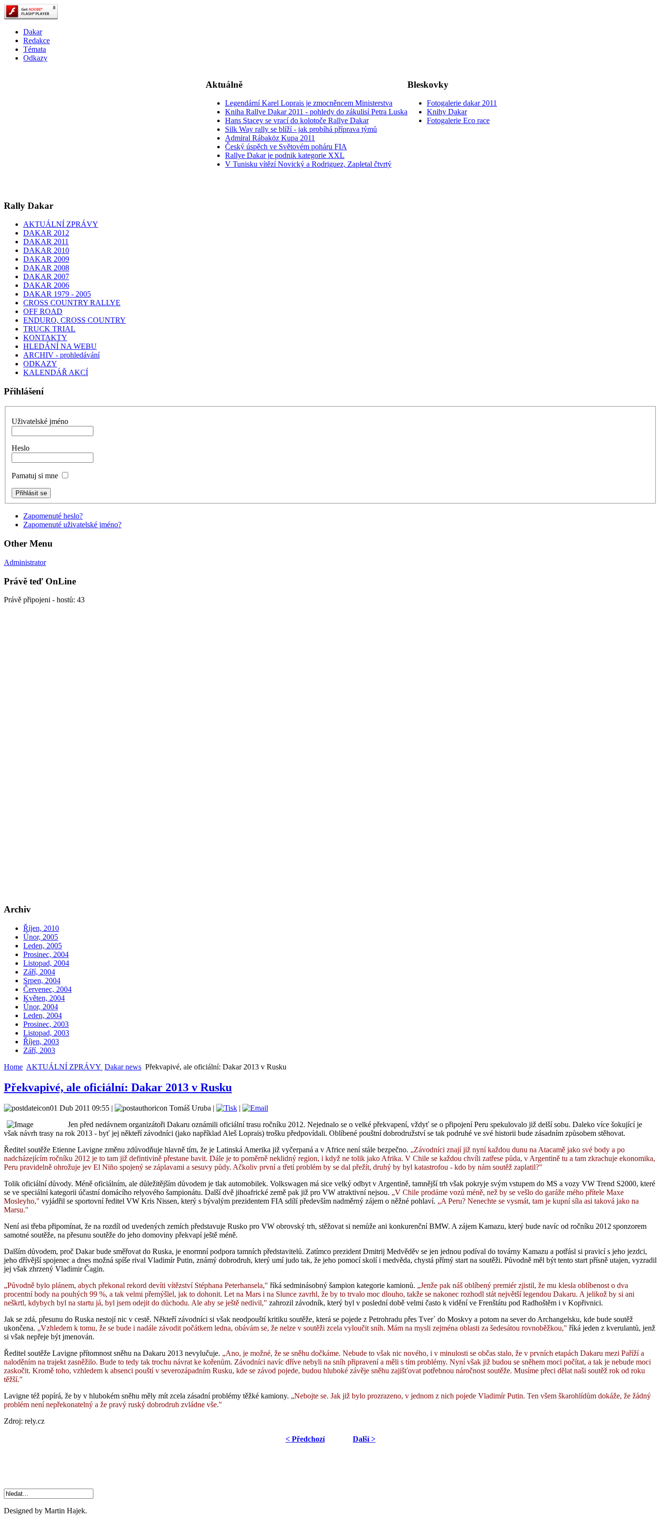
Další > (364, 1439)
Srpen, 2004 (41, 980)
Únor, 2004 (40, 1007)
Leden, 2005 (42, 946)
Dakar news (123, 1067)
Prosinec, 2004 (46, 954)
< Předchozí (305, 1439)
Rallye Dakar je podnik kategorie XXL (285, 155)
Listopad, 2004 (46, 963)
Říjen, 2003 (41, 1041)
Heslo (21, 448)
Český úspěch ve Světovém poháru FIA (286, 146)
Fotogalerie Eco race (458, 120)
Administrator (25, 562)
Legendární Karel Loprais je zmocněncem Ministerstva (308, 103)
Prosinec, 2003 (46, 1024)
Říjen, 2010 (41, 928)
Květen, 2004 (44, 998)
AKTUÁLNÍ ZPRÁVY (64, 1067)
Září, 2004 (39, 972)
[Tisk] (226, 1108)
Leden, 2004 (42, 1015)
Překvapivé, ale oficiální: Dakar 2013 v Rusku (118, 1087)
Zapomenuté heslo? (53, 516)
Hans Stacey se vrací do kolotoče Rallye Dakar (297, 120)
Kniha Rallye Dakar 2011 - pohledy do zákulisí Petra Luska (316, 112)
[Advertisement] (76, 130)
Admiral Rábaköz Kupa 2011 (270, 138)
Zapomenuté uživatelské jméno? (72, 524)
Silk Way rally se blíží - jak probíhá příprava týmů (301, 129)
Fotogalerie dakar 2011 (462, 103)
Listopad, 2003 (46, 1033)
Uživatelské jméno (40, 421)
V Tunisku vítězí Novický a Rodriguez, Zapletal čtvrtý (308, 164)
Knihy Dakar (447, 112)
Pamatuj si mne (35, 475)
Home (13, 1067)
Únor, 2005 (40, 937)
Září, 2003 (39, 1050)
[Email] (255, 1108)
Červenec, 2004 (47, 989)
